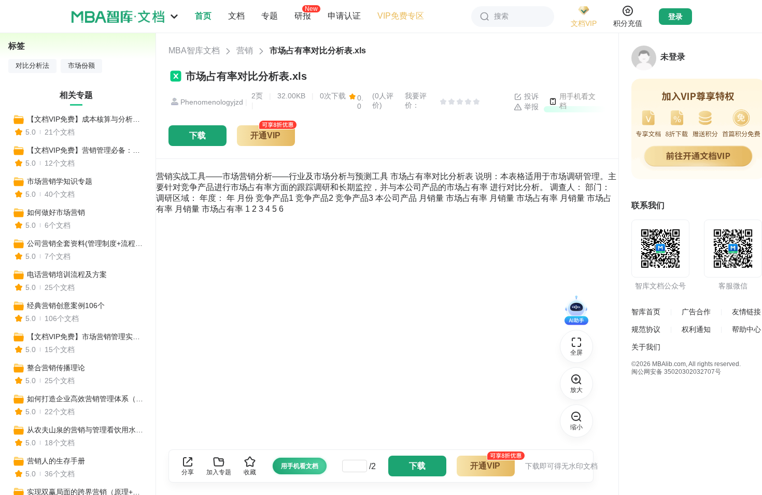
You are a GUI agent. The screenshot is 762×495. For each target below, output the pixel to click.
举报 (530, 107)
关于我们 (645, 347)
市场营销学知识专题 (59, 181)
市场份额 (81, 65)
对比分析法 (32, 65)
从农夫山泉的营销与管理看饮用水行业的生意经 (86, 430)
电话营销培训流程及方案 (67, 274)
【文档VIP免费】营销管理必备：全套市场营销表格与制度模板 (86, 150)
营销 (244, 50)
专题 (269, 15)
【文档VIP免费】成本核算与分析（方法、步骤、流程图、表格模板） (86, 119)
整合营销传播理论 (56, 367)
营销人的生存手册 (56, 461)
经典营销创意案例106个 (66, 305)
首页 (203, 15)
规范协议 (645, 329)
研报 (302, 15)
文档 (236, 15)
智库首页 (645, 312)
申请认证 (344, 15)
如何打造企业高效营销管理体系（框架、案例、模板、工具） (86, 399)
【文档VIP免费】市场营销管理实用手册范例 (86, 336)
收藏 (250, 472)
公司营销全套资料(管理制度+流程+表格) (86, 243)
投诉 (530, 96)
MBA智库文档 (194, 50)
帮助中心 (746, 329)
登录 (675, 16)
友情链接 (746, 312)
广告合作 (696, 312)
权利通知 (696, 329)
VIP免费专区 (400, 15)
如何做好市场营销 (56, 212)
